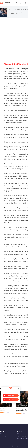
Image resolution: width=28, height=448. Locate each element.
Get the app (3, 434)
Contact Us (3, 436)
